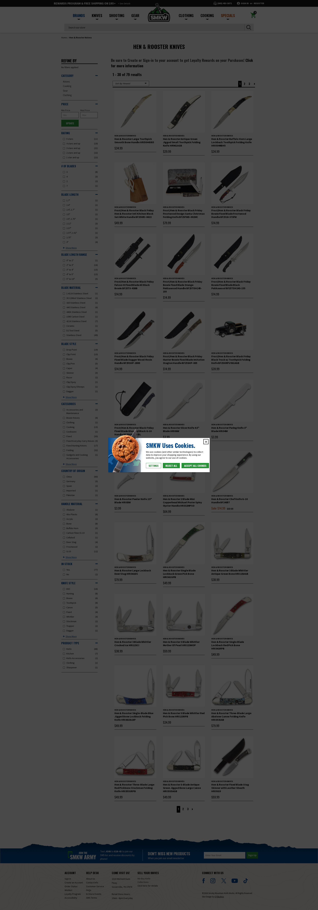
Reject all (171, 465)
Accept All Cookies (195, 465)
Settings (154, 465)
